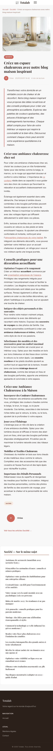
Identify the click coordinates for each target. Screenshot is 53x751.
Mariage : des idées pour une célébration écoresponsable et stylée (23, 618)
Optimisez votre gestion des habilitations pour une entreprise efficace (25, 577)
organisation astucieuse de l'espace (24, 275)
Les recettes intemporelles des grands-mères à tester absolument (26, 643)
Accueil (5, 9)
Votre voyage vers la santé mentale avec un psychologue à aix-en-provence (24, 594)
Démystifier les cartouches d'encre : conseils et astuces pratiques (26, 569)
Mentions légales (9, 731)
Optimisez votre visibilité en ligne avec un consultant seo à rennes (24, 659)
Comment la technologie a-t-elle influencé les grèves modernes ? (25, 627)
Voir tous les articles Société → (18, 530)
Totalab (22, 2)
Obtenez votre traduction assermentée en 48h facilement (25, 667)
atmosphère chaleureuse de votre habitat (24, 237)
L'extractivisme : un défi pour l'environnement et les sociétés (25, 586)
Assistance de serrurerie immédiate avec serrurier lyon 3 (23, 561)
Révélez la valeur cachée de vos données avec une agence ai (25, 651)
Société (13, 9)
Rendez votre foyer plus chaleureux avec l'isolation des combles (23, 635)
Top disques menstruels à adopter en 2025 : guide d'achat (24, 676)
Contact (5, 736)
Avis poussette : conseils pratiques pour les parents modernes (24, 610)
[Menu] (35, 2)
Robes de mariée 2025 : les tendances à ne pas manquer (25, 602)
